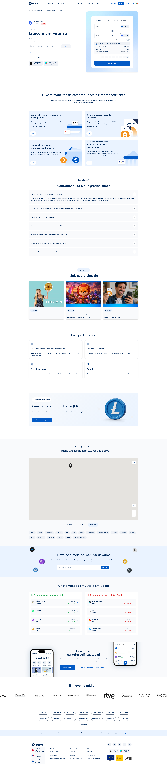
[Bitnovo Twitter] (114, 744)
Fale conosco (91, 755)
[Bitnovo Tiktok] (124, 744)
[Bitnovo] (34, 3)
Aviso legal (53, 755)
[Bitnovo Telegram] (130, 744)
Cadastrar (112, 3)
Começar (66, 46)
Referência (73, 748)
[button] (137, 3)
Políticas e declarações (57, 758)
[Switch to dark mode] (134, 3)
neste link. (125, 734)
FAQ (88, 748)
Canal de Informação (93, 758)
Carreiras (72, 755)
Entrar (121, 3)
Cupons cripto (54, 752)
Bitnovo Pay (54, 748)
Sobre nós (73, 752)
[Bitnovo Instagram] (109, 744)
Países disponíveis (76, 758)
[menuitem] (50, 3)
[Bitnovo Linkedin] (119, 744)
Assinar (104, 567)
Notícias (89, 752)
